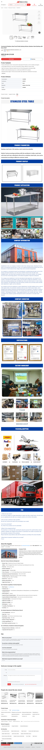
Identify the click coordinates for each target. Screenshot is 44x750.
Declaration (33, 747)
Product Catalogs (16, 710)
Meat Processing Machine (26, 714)
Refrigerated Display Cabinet (26, 712)
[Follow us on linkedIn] (31, 744)
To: (6, 672)
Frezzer (2, 714)
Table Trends (35, 736)
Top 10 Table (28, 736)
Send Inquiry (11, 59)
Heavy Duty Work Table (6, 726)
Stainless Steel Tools (35, 714)
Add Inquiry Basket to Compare (22, 41)
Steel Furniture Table (15, 733)
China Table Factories (5, 731)
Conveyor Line (24, 716)
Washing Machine (14, 716)
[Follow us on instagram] (38, 743)
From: (6, 669)
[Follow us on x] (36, 743)
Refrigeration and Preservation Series (17, 712)
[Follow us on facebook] (35, 743)
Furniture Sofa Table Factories (34, 731)
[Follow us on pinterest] (41, 743)
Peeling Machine (35, 712)
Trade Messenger (18, 743)
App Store (4, 743)
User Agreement (28, 747)
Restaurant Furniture (11, 7)
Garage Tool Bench (15, 726)
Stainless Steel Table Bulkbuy (6, 738)
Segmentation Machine (15, 714)
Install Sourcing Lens (6, 744)
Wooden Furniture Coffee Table (19, 736)
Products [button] (10, 4)
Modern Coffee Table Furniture (26, 733)
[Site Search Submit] (29, 5)
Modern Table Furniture (6, 733)
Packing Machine (4, 716)
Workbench (18, 7)
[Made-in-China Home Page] (22, 2)
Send (9, 684)
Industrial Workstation (24, 726)
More (2, 740)
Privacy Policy (38, 747)
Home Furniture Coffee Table (6, 736)
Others (33, 716)
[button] (1, 1)
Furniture (5, 7)
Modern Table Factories (15, 731)
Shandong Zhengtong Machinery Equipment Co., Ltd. (12, 49)
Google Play (10, 743)
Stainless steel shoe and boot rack (6, 712)
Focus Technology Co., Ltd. (14, 747)
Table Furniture (23, 731)
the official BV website (26, 545)
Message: (5, 675)
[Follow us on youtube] (39, 743)
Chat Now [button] (33, 59)
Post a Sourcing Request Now (30, 684)
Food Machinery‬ (11, 586)
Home (2, 7)
